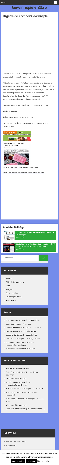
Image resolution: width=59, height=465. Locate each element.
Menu (3, 2)
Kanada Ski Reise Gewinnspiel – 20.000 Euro (24, 388)
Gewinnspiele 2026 (29, 7)
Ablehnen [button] (31, 461)
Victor (22, 237)
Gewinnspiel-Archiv (14, 297)
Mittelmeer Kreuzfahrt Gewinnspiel (20, 349)
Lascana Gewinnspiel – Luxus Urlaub (21, 335)
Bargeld (9, 289)
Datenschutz (43, 461)
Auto (8, 286)
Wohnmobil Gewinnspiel (16, 378)
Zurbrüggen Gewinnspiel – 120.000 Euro (23, 320)
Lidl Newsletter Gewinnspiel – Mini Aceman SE (25, 409)
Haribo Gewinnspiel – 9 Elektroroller (21, 331)
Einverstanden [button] (17, 461)
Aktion (9, 278)
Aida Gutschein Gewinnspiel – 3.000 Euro (23, 327)
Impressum (11, 445)
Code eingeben (12, 293)
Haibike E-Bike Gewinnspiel (17, 368)
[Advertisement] (29, 43)
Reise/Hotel (11, 300)
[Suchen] (43, 258)
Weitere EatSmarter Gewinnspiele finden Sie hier (23, 172)
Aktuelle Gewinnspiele (15, 282)
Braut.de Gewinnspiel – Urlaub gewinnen (23, 338)
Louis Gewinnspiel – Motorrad (18, 324)
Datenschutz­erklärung (16, 441)
